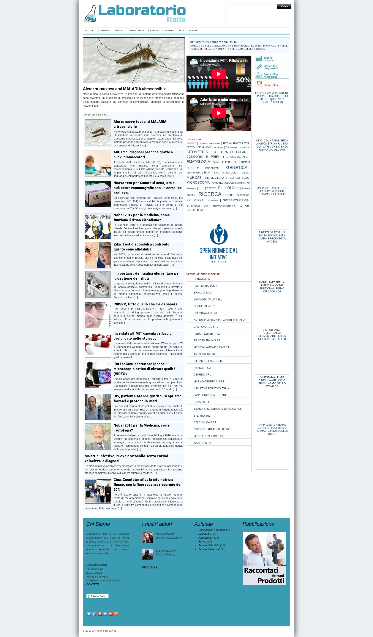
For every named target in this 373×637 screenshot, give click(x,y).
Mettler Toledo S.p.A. (209, 436)
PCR (201, 188)
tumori (244, 205)
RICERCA (209, 194)
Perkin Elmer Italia (207, 333)
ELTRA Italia (202, 279)
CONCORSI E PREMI (203, 156)
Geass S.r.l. (202, 402)
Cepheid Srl (202, 374)
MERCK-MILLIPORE (216, 177)
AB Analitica (202, 367)
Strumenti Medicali (209, 549)
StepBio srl (202, 415)
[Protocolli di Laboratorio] (272, 77)
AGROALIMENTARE (209, 143)
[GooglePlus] (110, 615)
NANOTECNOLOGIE (223, 182)
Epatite (216, 162)
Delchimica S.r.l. (205, 422)
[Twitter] (89, 615)
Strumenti (104, 30)
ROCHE (229, 195)
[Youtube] (100, 615)
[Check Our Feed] (116, 615)
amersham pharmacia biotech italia (219, 320)
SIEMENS (213, 200)
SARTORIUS (243, 195)
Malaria (245, 172)
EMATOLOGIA (198, 161)
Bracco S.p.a (203, 292)
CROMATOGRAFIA (237, 157)
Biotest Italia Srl (206, 285)
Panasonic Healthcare (210, 395)
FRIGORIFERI (212, 168)
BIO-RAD (218, 147)
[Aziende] (272, 61)
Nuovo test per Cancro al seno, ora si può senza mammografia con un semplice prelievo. (148, 188)
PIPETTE (211, 188)
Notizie (89, 30)
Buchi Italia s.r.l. (206, 306)
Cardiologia (231, 147)
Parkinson (191, 188)
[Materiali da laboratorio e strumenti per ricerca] (135, 22)
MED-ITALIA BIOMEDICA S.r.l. (212, 347)
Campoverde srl (206, 326)
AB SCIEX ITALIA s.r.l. (207, 340)
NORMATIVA (243, 182)
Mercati (119, 30)
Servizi (202, 541)
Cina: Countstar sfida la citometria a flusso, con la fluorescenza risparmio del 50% (148, 485)
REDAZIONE (149, 567)
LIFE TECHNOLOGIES (226, 173)
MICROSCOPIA (198, 182)
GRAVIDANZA (193, 173)
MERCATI (194, 177)
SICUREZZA (195, 200)
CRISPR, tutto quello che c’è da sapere (146, 304)
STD (206, 206)
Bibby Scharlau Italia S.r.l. (213, 429)
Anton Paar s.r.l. (206, 354)
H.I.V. (207, 172)
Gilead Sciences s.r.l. (209, 361)
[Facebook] (94, 615)
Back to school (188, 30)
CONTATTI (92, 584)
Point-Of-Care (228, 188)
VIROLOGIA (194, 210)
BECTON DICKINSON (198, 147)
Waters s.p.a (202, 442)
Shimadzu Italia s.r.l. (208, 299)
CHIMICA (245, 147)
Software (168, 30)
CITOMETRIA (197, 152)
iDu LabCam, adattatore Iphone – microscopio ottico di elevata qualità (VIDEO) (144, 369)
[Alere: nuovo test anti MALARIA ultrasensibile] (134, 82)
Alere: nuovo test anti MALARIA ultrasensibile (125, 89)
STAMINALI (193, 205)
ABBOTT (191, 143)
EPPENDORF (229, 162)
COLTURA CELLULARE (231, 152)
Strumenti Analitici (209, 545)
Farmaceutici (205, 537)
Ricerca (153, 30)
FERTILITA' (192, 168)
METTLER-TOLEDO (240, 178)
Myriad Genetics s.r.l (209, 381)
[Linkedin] (105, 615)
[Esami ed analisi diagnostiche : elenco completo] (272, 66)
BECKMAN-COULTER (236, 143)
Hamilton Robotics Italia (211, 388)
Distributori (204, 533)
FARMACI (244, 162)
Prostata (246, 188)
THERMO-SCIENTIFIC (224, 205)
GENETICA (237, 167)
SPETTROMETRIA (236, 200)
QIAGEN (190, 195)
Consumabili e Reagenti (212, 529)
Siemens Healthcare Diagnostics (218, 408)
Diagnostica (136, 30)
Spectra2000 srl (206, 313)
